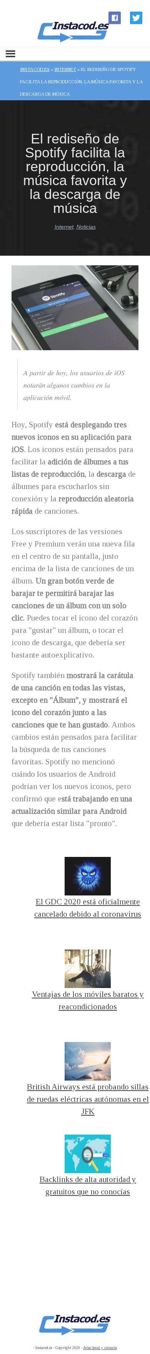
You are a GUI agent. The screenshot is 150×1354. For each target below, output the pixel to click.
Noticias (86, 227)
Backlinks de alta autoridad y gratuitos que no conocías (88, 1185)
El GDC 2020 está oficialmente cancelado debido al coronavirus (87, 908)
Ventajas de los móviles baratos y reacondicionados (88, 1000)
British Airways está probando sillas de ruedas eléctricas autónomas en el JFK (88, 1099)
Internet (64, 227)
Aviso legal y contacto (100, 1348)
